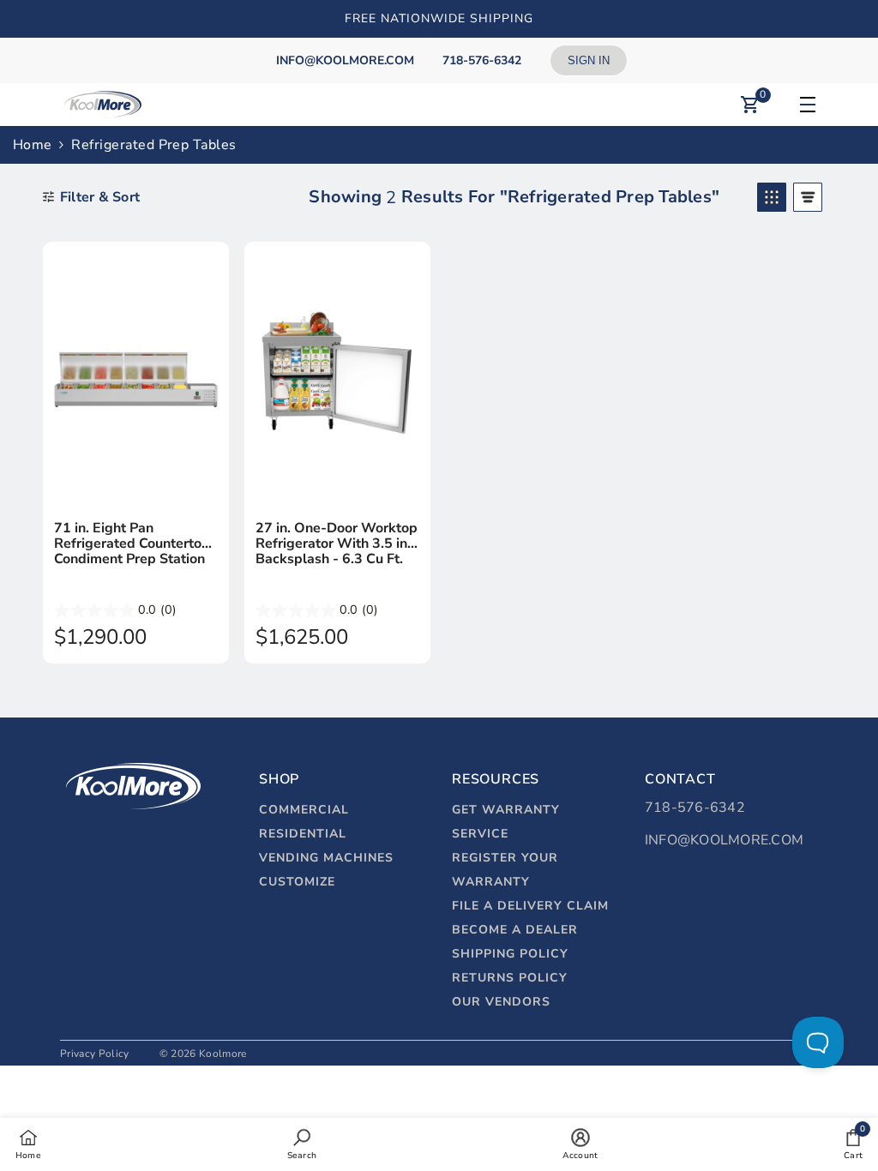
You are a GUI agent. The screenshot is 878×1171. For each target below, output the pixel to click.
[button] (771, 197)
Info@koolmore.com (724, 840)
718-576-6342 (695, 807)
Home (32, 144)
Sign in (589, 60)
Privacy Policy (94, 1053)
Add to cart (136, 488)
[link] (302, 1143)
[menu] (805, 104)
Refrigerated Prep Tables (154, 144)
